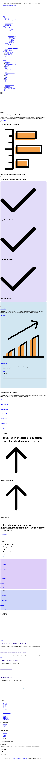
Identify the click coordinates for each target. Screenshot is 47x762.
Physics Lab (3, 418)
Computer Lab (4, 409)
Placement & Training (9, 80)
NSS (6, 77)
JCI (6, 76)
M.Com (2, 605)
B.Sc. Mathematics (11, 38)
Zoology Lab (3, 413)
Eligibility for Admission (10, 88)
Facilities (4, 60)
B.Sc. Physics (10, 39)
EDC (6, 68)
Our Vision (3, 309)
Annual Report (8, 24)
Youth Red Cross (6, 669)
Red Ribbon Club (6, 677)
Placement (5, 79)
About (4, 17)
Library (6, 61)
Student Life (7, 56)
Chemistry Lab (4, 404)
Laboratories (7, 62)
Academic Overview (9, 52)
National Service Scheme (9, 660)
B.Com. (9, 30)
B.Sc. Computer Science (12, 33)
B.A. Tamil (10, 28)
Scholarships (7, 86)
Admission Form (8, 87)
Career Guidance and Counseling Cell (13, 643)
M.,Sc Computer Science (13, 48)
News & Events (8, 25)
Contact (4, 90)
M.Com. (9, 46)
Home (4, 16)
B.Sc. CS (5, 709)
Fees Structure (8, 49)
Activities (5, 67)
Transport (7, 63)
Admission (5, 84)
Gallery (4, 82)
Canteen (7, 65)
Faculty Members (8, 50)
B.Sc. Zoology (11, 42)
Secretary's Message (9, 21)
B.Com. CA (10, 31)
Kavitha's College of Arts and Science (20, 758)
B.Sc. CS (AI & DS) (7, 710)
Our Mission (3, 363)
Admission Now (23, 691)
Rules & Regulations (9, 57)
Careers (4, 89)
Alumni (6, 55)
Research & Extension (9, 58)
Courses (4, 26)
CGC (6, 78)
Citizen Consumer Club (10, 73)
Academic (5, 51)
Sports (6, 66)
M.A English (3, 600)
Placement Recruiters (9, 81)
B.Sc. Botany (10, 41)
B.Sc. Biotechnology (12, 37)
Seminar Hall (3, 423)
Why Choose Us (8, 54)
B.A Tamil (3, 564)
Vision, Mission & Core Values (11, 19)
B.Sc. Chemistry (11, 40)
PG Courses (7, 43)
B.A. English (10, 29)
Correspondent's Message (10, 20)
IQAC (6, 75)
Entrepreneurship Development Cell (13, 652)
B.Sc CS (2, 587)
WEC (6, 74)
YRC (6, 72)
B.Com (2, 573)
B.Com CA (3, 578)
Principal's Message (9, 23)
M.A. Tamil (10, 44)
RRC (6, 70)
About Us (5, 733)
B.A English (3, 569)
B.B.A (9, 32)
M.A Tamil (3, 595)
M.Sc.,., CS (3, 609)
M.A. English (10, 45)
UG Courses (7, 27)
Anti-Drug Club (8, 69)
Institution (7, 18)
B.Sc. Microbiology (11, 36)
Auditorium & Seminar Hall (10, 64)
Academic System (8, 53)
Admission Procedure (9, 85)
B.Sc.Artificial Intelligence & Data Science (16, 35)
